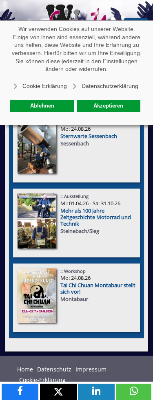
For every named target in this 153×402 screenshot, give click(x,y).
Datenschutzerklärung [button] (110, 86)
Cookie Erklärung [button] (44, 86)
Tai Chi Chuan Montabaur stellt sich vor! (97, 288)
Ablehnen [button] (42, 106)
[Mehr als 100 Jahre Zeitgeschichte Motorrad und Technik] (37, 220)
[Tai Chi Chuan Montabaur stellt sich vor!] (37, 295)
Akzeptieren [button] (108, 106)
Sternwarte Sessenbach (88, 136)
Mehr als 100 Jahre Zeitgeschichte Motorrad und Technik (95, 217)
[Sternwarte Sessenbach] (37, 146)
